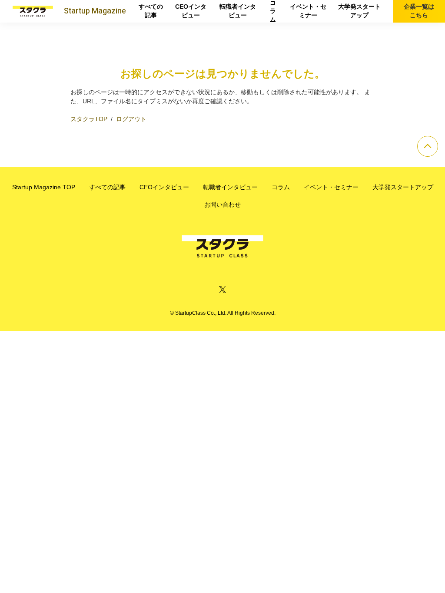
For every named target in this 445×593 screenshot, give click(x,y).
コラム (273, 11)
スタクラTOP (88, 118)
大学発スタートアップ (359, 11)
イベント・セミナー (308, 11)
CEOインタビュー (190, 11)
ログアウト (131, 118)
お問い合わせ (222, 204)
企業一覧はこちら (419, 11)
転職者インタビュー (237, 11)
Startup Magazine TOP (43, 187)
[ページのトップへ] (427, 146)
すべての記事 (151, 11)
